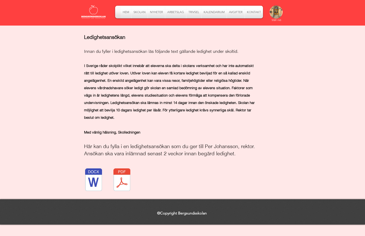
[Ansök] (276, 12)
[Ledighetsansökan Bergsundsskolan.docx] (93, 180)
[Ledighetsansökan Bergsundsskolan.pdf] (121, 180)
